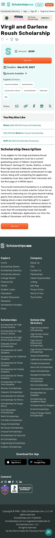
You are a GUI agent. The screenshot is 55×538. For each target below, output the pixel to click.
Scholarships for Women (12, 396)
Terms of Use (36, 293)
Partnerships (36, 274)
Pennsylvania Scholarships (36, 379)
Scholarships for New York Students (11, 383)
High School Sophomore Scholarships (36, 343)
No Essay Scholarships (12, 427)
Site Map (34, 285)
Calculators (6, 293)
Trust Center (36, 297)
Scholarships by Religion (42, 405)
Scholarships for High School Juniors (11, 332)
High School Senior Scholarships (39, 329)
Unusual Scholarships (11, 431)
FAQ (32, 266)
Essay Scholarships (10, 424)
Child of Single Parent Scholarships (40, 414)
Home (4, 262)
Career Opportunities (40, 278)
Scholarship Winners (10, 274)
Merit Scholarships (10, 416)
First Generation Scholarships (8, 411)
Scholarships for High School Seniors (11, 325)
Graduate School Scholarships (9, 345)
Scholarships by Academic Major (38, 400)
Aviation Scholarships (11, 447)
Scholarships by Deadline (38, 393)
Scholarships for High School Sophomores (11, 338)
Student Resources (10, 297)
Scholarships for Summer (13, 435)
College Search (8, 278)
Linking (33, 282)
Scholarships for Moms (12, 399)
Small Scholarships (39, 409)
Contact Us (35, 270)
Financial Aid (7, 282)
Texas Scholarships (39, 355)
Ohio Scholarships (39, 385)
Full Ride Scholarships (11, 420)
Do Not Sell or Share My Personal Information (27, 531)
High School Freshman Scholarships (41, 350)
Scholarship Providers (11, 305)
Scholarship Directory (10, 11)
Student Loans (8, 289)
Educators (6, 301)
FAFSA (4, 285)
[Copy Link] (26, 106)
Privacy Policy (37, 289)
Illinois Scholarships (40, 371)
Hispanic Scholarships (11, 392)
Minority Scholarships (11, 388)
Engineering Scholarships (13, 443)
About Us (35, 262)
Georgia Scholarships (40, 375)
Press (3, 308)
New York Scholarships (41, 367)
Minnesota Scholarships (42, 389)
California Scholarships (41, 359)
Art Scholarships (9, 439)
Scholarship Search (10, 266)
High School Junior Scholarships (39, 335)
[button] (2, 39)
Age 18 (34, 11)
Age (25, 11)
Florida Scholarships (40, 363)
